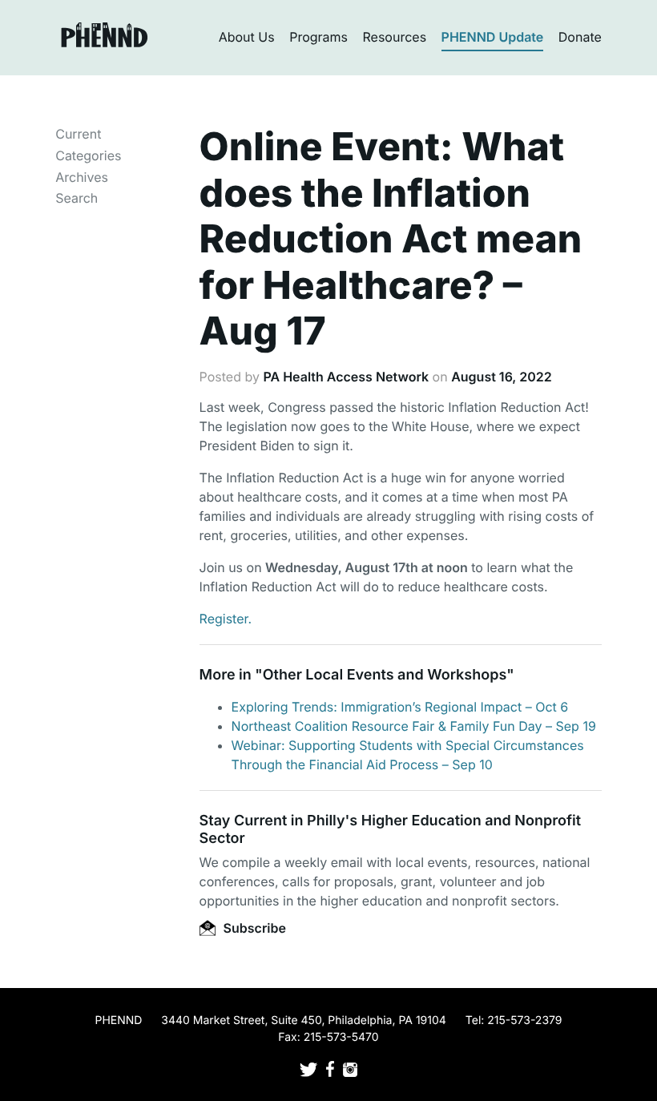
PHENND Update (492, 37)
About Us (247, 37)
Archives (81, 177)
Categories (88, 155)
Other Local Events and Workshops (384, 675)
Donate (580, 37)
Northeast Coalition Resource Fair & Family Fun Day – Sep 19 (414, 726)
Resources (395, 37)
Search (76, 198)
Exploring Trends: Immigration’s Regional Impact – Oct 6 (400, 707)
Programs (318, 37)
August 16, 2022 (501, 377)
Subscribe (253, 928)
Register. (226, 619)
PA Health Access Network (346, 377)
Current (78, 134)
